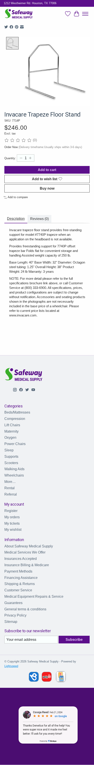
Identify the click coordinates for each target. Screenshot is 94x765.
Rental (9, 488)
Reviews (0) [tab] (39, 219)
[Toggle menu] (85, 13)
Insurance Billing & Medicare (26, 565)
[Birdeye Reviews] (34, 680)
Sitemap (10, 622)
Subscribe (74, 639)
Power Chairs (15, 444)
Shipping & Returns (19, 584)
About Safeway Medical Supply (28, 546)
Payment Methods (18, 571)
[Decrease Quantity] (21, 158)
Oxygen (10, 437)
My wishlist (12, 529)
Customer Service (18, 590)
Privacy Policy (15, 615)
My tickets (12, 523)
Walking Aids (14, 469)
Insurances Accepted (20, 559)
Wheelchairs (14, 475)
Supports (11, 456)
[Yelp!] (47, 680)
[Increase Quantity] (30, 158)
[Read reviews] (18, 140)
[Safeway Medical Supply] (19, 14)
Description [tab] (16, 218)
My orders (12, 517)
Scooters (11, 463)
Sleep (9, 450)
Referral (10, 494)
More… (10, 482)
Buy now (47, 188)
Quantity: (10, 158)
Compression (14, 419)
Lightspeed (11, 666)
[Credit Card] (61, 677)
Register (10, 511)
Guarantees (13, 603)
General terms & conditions (25, 609)
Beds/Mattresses (17, 412)
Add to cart (47, 170)
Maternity (11, 431)
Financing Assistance (21, 578)
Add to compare (18, 197)
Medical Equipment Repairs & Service (33, 596)
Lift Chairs (12, 425)
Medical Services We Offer (24, 552)
